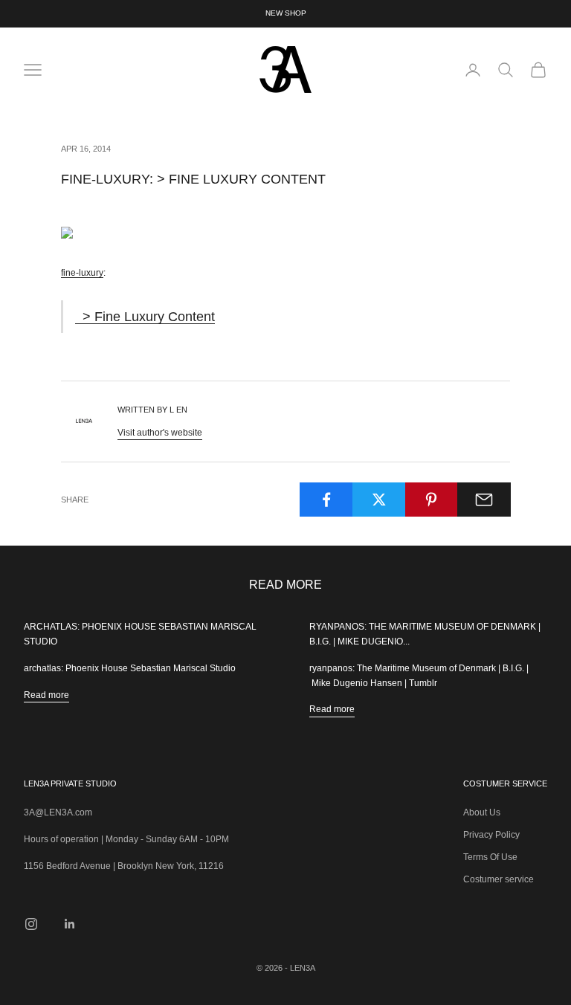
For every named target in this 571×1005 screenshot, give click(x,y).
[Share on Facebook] (326, 499)
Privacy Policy (491, 835)
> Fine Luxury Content (145, 316)
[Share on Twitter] (379, 499)
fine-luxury (82, 273)
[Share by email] (484, 499)
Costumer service (498, 879)
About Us (481, 812)
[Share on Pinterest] (432, 499)
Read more (46, 695)
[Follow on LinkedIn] (69, 924)
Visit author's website (159, 432)
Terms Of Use (490, 857)
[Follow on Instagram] (31, 924)
